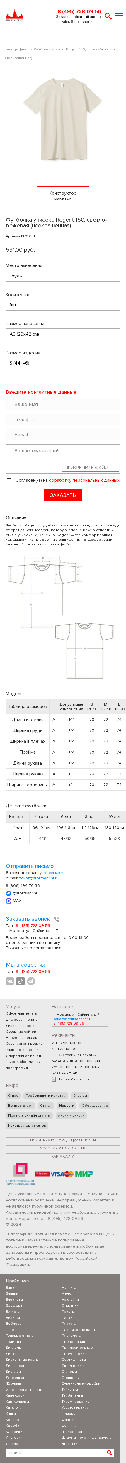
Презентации (73, 1342)
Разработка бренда (23, 1050)
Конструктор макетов (27, 1125)
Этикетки (69, 1444)
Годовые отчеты (20, 1336)
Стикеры (69, 1371)
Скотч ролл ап (74, 1366)
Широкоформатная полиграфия (23, 1065)
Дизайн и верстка (21, 1026)
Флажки (69, 1420)
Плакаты (69, 1324)
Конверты (14, 1420)
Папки (67, 1318)
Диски (11, 1354)
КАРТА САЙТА (63, 1156)
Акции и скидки (71, 1115)
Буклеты (13, 1312)
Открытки (70, 1305)
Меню (67, 1293)
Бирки (11, 1288)
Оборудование (95, 1105)
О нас (13, 1096)
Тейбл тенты (72, 1395)
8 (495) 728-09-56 (79, 12)
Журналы (14, 1383)
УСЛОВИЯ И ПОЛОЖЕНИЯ (63, 1148)
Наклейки (70, 1300)
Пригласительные (77, 1347)
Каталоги (14, 1407)
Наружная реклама (23, 1038)
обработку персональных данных (84, 480)
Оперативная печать (24, 1056)
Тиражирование (76, 1402)
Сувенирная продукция (26, 1043)
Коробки (13, 1426)
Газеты (12, 1330)
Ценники (69, 1426)
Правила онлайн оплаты (29, 1115)
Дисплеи (13, 1371)
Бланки (12, 1293)
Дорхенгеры (17, 1378)
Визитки (13, 1318)
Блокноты (14, 1300)
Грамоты (13, 1342)
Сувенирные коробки (81, 1383)
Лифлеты (14, 1444)
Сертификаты (74, 1359)
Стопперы (70, 1378)
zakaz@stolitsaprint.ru (79, 22)
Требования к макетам (46, 1096)
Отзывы (80, 1096)
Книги (11, 1414)
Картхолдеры (17, 1402)
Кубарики (14, 1432)
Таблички (70, 1390)
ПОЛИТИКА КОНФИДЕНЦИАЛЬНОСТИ (63, 1140)
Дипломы (14, 1347)
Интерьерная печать (24, 1390)
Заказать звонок (29, 919)
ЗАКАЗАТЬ (63, 495)
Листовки (14, 1438)
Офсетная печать (21, 1013)
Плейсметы (71, 1336)
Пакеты (68, 1312)
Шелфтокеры (74, 1432)
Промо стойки (74, 1354)
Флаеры (69, 1414)
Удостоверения (75, 1407)
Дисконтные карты (22, 1359)
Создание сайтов (21, 1032)
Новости (66, 1105)
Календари (15, 1395)
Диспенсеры (17, 1366)
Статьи (46, 1105)
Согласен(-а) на (68, 480)
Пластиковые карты (79, 1330)
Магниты (69, 1288)
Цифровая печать (21, 1020)
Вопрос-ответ (20, 1105)
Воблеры (14, 1324)
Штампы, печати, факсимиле (87, 1438)
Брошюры (14, 1305)
